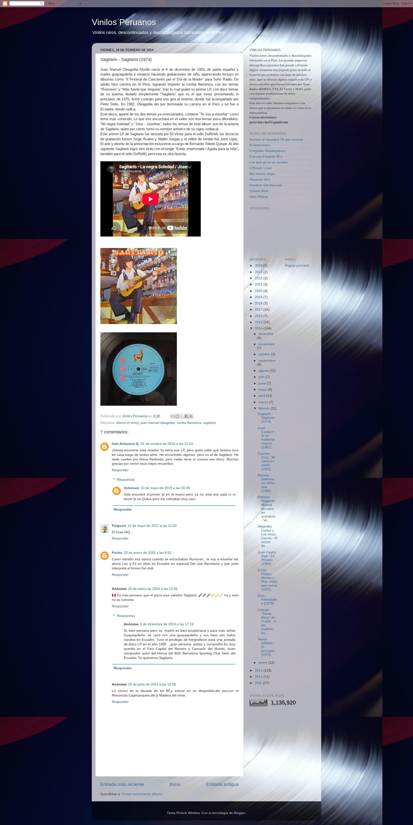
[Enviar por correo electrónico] (172, 416)
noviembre (267, 344)
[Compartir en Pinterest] (191, 416)
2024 (259, 272)
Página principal (297, 265)
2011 (259, 683)
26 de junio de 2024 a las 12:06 (152, 684)
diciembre (266, 334)
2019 (259, 297)
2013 (259, 670)
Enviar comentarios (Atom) (142, 794)
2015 (259, 322)
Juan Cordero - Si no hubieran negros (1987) (267, 437)
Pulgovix (119, 526)
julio (262, 377)
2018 (259, 303)
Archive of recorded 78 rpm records (276, 139)
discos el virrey (127, 423)
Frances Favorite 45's (266, 156)
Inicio (175, 784)
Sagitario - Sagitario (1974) (266, 417)
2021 (259, 284)
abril (262, 396)
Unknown (131, 488)
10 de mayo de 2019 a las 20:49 (165, 488)
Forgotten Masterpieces (268, 151)
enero (263, 662)
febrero (265, 408)
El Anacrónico (260, 145)
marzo (264, 402)
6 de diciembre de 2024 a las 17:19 (167, 624)
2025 (259, 265)
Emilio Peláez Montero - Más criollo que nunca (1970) (267, 579)
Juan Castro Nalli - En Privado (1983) (267, 558)
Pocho (117, 553)
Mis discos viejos (262, 174)
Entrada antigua (222, 784)
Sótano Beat (259, 191)
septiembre (267, 360)
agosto (264, 370)
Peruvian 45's (260, 179)
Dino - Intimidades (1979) (267, 599)
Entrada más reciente (122, 784)
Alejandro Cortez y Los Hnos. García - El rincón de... (267, 536)
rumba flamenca (189, 423)
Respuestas (126, 480)
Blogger (239, 813)
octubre (265, 354)
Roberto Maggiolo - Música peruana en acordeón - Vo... (267, 508)
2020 (259, 291)
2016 (259, 316)
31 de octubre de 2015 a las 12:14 (167, 444)
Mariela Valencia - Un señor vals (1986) (267, 483)
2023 (259, 278)
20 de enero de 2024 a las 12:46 (153, 589)
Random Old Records (266, 185)
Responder (120, 470)
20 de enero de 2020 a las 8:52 (147, 553)
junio (263, 383)
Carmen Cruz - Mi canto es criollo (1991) (266, 461)
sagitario (209, 423)
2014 (259, 328)
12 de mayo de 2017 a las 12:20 (152, 526)
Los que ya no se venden (269, 162)
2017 (259, 309)
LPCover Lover (261, 168)
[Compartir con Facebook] (186, 416)
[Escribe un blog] (177, 416)
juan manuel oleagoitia (158, 423)
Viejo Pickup (259, 197)
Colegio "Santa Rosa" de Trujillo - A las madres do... (267, 621)
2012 (259, 677)
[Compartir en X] (181, 416)
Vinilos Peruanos (124, 22)
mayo (263, 389)
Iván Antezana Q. (125, 444)
